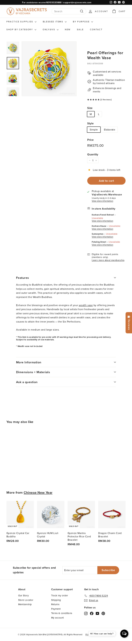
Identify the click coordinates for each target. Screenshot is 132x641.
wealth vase (86, 305)
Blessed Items (53, 21)
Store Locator (25, 600)
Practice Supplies (20, 21)
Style (90, 123)
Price (90, 140)
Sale (80, 29)
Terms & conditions (61, 613)
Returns (55, 604)
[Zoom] (49, 69)
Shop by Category (20, 29)
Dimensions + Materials (33, 372)
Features (22, 277)
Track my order (59, 595)
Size (90, 108)
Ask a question (27, 382)
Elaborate (109, 129)
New (68, 29)
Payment (56, 608)
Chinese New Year (38, 492)
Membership (25, 604)
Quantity (92, 154)
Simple (94, 129)
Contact (96, 29)
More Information (28, 362)
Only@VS (49, 29)
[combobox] (69, 11)
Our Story (23, 595)
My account (57, 617)
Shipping (56, 600)
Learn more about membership (108, 260)
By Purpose (81, 21)
